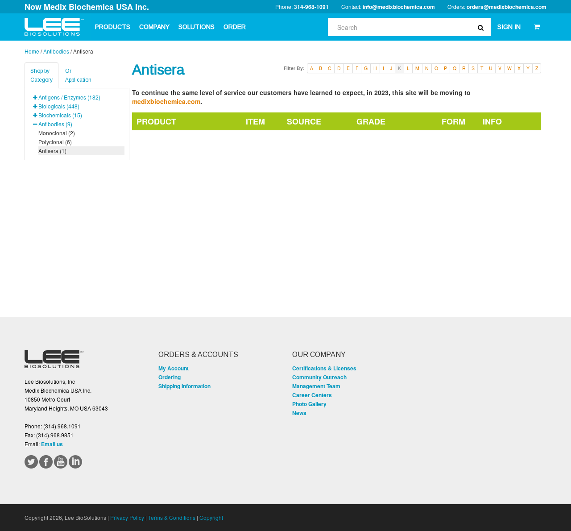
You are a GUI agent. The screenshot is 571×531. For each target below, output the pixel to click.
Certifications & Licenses (324, 368)
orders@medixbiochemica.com (506, 7)
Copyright (211, 517)
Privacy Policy (127, 517)
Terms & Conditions (171, 517)
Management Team (316, 386)
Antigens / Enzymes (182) (69, 97)
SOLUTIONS (196, 26)
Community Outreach (319, 377)
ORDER (234, 26)
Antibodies (56, 51)
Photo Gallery (309, 404)
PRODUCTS (112, 26)
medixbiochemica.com (166, 101)
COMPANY (154, 26)
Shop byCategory (41, 75)
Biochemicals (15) (60, 115)
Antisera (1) (52, 150)
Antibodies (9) (55, 124)
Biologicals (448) (58, 106)
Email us (52, 444)
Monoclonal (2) (56, 133)
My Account (173, 368)
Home (32, 51)
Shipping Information (184, 386)
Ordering (169, 377)
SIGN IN (509, 26)
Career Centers (312, 395)
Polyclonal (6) (55, 141)
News (299, 413)
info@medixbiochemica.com (399, 7)
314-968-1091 (311, 7)
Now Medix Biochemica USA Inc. (87, 6)
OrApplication (78, 75)
